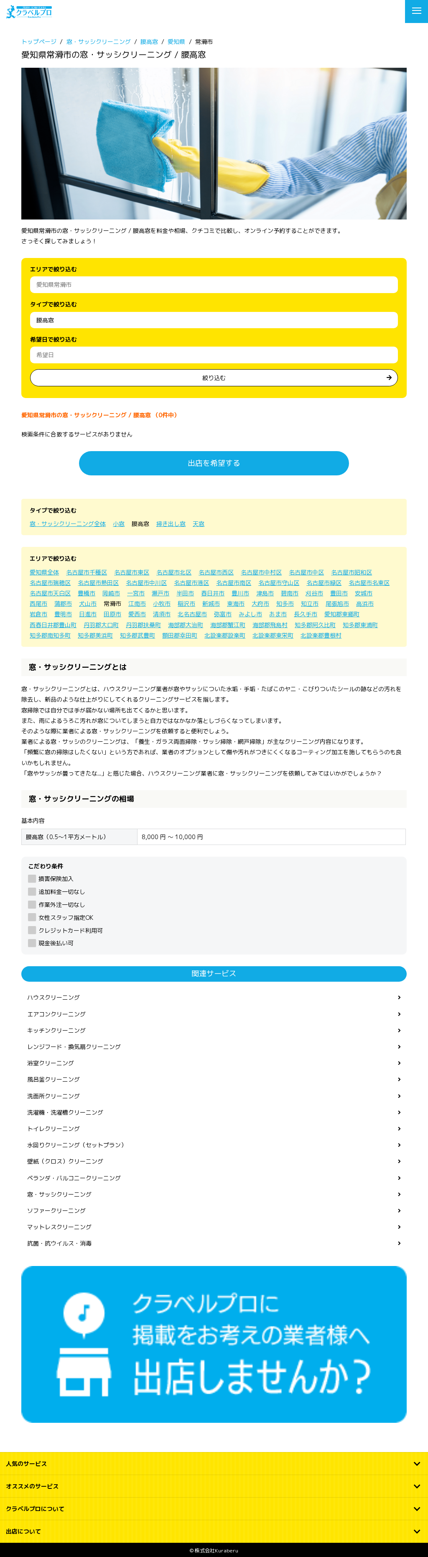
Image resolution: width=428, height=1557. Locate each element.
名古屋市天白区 (50, 593)
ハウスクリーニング (53, 997)
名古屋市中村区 (261, 572)
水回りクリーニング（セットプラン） (77, 1145)
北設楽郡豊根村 (321, 635)
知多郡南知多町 (50, 635)
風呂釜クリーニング (53, 1079)
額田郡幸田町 (179, 635)
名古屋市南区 (233, 583)
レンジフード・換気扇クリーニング (74, 1047)
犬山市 (88, 603)
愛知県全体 (44, 572)
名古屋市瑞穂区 (50, 583)
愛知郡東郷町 (341, 614)
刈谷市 (314, 593)
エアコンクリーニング (56, 1014)
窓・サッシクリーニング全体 (68, 524)
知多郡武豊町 (137, 635)
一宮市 (136, 593)
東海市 (236, 603)
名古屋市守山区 (278, 583)
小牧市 (162, 603)
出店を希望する (214, 463)
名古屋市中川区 (146, 583)
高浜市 (365, 603)
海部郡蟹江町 (227, 625)
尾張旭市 (337, 603)
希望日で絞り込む (53, 339)
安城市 (363, 593)
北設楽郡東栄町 (272, 635)
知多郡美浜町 (95, 635)
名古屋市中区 (306, 572)
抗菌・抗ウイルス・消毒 (59, 1243)
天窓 (198, 524)
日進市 (88, 614)
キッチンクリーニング (56, 1030)
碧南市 (289, 593)
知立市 (309, 603)
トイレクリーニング (53, 1129)
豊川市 (240, 593)
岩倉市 (38, 614)
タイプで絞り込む (53, 304)
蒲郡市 (63, 603)
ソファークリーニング (56, 1211)
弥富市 (223, 614)
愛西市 (137, 614)
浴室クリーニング (50, 1063)
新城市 (211, 603)
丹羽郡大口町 (101, 625)
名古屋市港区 (191, 583)
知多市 (285, 603)
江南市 (137, 603)
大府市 (260, 603)
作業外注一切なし (61, 905)
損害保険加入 (55, 879)
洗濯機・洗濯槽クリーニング (65, 1112)
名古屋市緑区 (323, 583)
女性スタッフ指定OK (65, 917)
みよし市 (250, 614)
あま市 (278, 614)
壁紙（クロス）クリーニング (65, 1161)
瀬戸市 (160, 593)
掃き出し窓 (171, 524)
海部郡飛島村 (270, 625)
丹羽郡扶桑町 (143, 625)
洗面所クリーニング (53, 1096)
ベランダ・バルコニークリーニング (74, 1178)
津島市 (265, 593)
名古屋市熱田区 (98, 583)
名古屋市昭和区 (351, 572)
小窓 (119, 524)
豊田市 (339, 593)
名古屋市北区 (173, 572)
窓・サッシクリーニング (59, 1194)
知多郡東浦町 (360, 625)
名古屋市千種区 (86, 572)
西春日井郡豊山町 (53, 625)
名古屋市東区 (131, 572)
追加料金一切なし (61, 892)
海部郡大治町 (185, 625)
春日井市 (212, 593)
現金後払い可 (55, 943)
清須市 (162, 614)
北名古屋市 (192, 614)
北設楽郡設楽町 (224, 635)
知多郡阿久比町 (315, 625)
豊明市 (63, 614)
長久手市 (305, 614)
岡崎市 (111, 593)
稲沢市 (186, 603)
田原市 (112, 614)
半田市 (185, 593)
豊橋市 (86, 593)
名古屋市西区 (216, 572)
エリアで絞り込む (53, 269)
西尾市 (38, 603)
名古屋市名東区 (369, 583)
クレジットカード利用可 (70, 930)
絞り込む (214, 378)
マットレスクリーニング (59, 1227)
